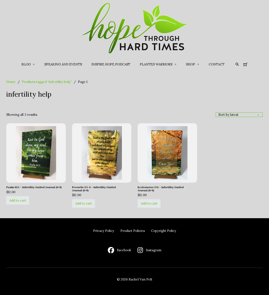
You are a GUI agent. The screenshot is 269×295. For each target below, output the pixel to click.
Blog (26, 64)
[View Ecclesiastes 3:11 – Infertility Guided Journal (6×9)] (167, 153)
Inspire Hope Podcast (110, 64)
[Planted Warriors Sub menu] (175, 64)
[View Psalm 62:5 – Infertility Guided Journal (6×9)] (36, 153)
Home (11, 82)
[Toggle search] (237, 64)
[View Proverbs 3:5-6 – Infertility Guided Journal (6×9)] (102, 153)
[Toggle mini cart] (245, 64)
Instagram (153, 250)
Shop (190, 64)
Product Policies (132, 231)
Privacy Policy (103, 231)
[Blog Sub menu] (34, 64)
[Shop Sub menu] (198, 64)
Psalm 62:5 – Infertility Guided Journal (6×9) (34, 187)
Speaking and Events (63, 64)
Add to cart (17, 200)
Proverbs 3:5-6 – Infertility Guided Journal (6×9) (94, 189)
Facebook (124, 250)
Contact (216, 64)
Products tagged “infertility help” (47, 82)
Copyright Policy (163, 231)
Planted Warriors (156, 64)
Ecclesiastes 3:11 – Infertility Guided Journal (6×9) (161, 189)
